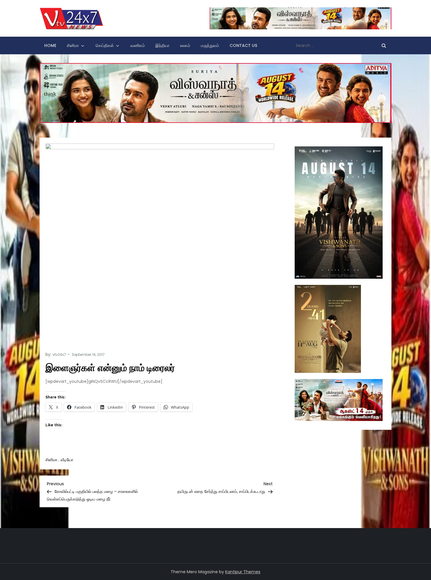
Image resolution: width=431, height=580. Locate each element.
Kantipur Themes (242, 572)
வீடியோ (67, 459)
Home (50, 45)
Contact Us (243, 45)
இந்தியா (162, 45)
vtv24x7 (59, 354)
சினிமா (73, 45)
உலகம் (185, 45)
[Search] (383, 45)
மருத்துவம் (210, 45)
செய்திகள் (105, 45)
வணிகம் (137, 45)
